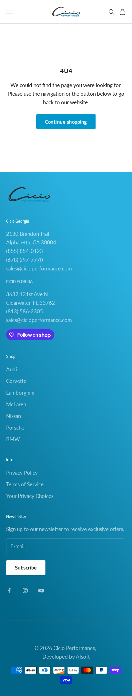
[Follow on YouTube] (41, 590)
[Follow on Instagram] (25, 590)
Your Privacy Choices (29, 496)
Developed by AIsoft (66, 656)
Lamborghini (20, 392)
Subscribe (26, 567)
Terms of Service (25, 484)
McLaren (16, 404)
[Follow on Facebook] (9, 590)
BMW (13, 439)
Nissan (13, 416)
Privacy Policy (22, 472)
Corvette (16, 381)
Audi (11, 369)
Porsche (15, 427)
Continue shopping (66, 121)
